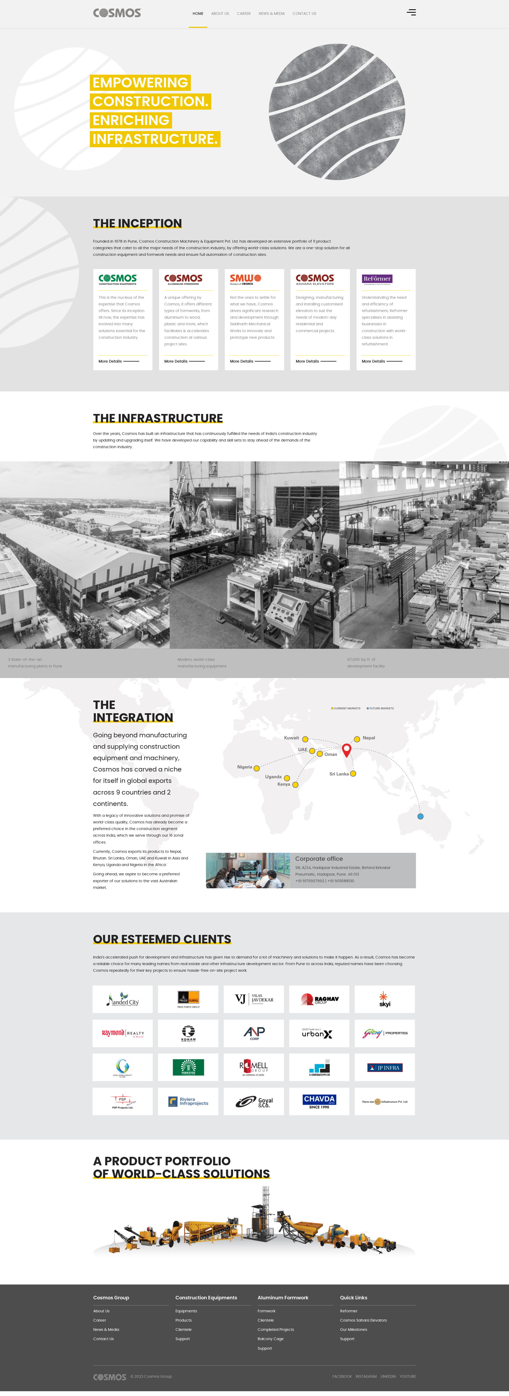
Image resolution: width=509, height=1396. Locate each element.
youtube (408, 1377)
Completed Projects (276, 1330)
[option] (254, 112)
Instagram (366, 1377)
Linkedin (388, 1377)
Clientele (183, 1330)
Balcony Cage (271, 1339)
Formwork (266, 1311)
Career (244, 14)
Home (198, 14)
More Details (110, 361)
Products (183, 1320)
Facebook (342, 1377)
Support (182, 1339)
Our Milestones (353, 1330)
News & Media (272, 14)
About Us (220, 14)
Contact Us (304, 14)
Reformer (348, 1311)
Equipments (186, 1311)
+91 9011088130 (340, 881)
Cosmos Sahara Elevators (363, 1320)
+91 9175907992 (309, 881)
